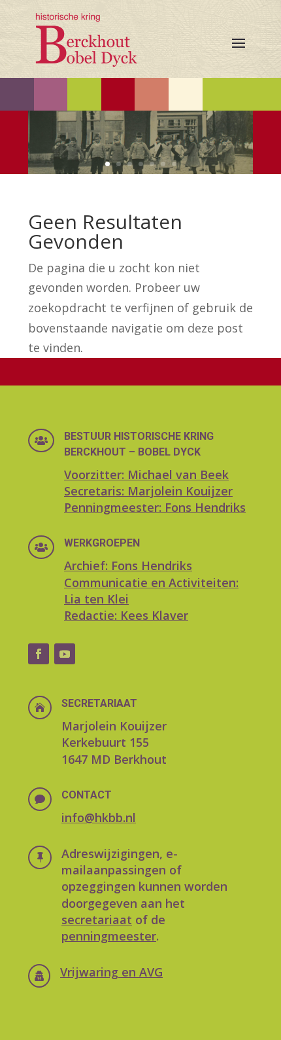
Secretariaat (99, 703)
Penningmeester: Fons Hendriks (155, 507)
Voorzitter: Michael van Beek (146, 474)
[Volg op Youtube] (64, 653)
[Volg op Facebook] (38, 653)
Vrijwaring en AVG (111, 972)
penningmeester (108, 936)
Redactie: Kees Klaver (126, 615)
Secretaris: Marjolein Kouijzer (148, 491)
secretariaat (96, 919)
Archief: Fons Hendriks (128, 565)
